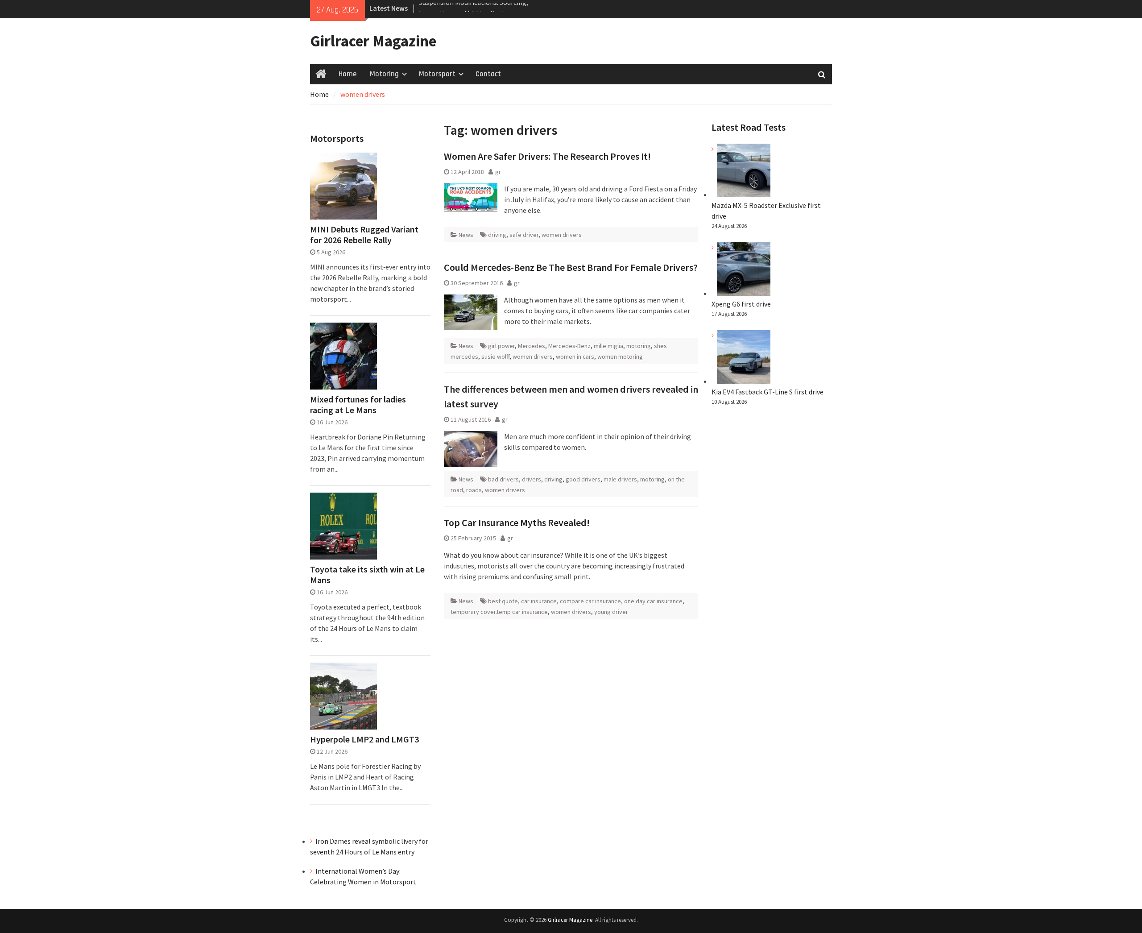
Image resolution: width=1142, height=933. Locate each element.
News (466, 235)
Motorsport (437, 74)
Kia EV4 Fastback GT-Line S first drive (767, 391)
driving (497, 235)
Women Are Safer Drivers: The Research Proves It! (547, 156)
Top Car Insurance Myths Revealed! (517, 522)
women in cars (575, 356)
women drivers (562, 235)
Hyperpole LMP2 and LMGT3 (364, 739)
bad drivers (503, 479)
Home (347, 74)
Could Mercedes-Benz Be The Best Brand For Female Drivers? (571, 267)
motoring (638, 346)
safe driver (523, 235)
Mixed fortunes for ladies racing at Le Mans (358, 404)
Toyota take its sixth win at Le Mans (367, 574)
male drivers (620, 479)
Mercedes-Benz (569, 346)
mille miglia (608, 346)
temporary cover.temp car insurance (499, 612)
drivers (531, 479)
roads (474, 490)
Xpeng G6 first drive (741, 303)
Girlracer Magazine (373, 41)
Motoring (384, 74)
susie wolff (495, 356)
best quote (503, 601)
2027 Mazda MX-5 (445, 8)
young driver (611, 612)
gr (498, 172)
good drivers (583, 479)
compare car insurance (590, 601)
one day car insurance (653, 601)
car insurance (539, 601)
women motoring (620, 356)
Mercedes (531, 346)
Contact (488, 74)
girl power (501, 346)
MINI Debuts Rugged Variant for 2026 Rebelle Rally (364, 234)
